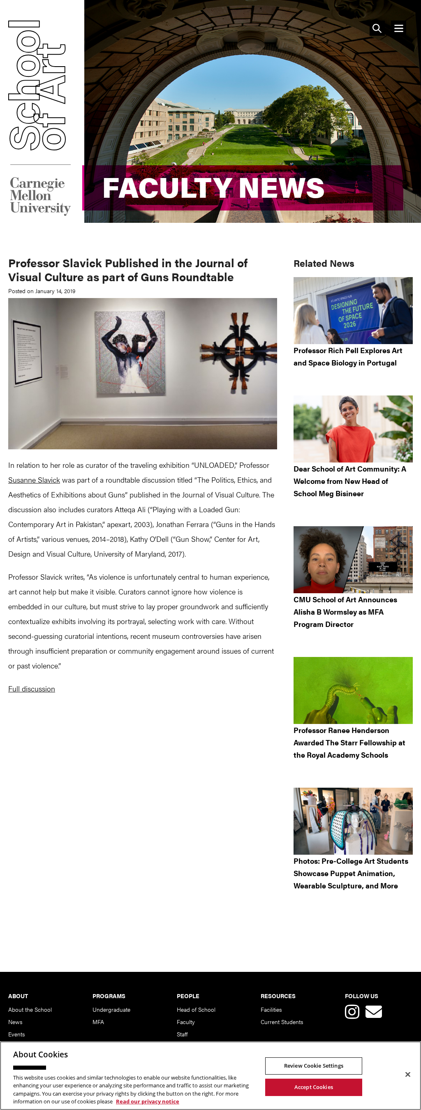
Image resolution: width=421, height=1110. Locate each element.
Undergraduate (111, 1009)
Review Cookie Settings (313, 1065)
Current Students (282, 1022)
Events (16, 1034)
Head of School (196, 1009)
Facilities (271, 1009)
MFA (98, 1022)
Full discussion (31, 688)
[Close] (408, 1075)
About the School (30, 1009)
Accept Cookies (313, 1087)
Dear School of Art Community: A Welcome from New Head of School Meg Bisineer (350, 480)
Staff (182, 1034)
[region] (210, 1075)
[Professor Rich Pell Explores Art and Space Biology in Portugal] (353, 310)
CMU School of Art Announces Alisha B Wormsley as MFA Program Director (345, 611)
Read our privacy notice (147, 1101)
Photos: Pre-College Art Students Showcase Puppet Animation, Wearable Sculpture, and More (351, 873)
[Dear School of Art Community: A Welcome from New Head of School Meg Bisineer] (353, 428)
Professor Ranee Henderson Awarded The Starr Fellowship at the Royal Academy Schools (349, 742)
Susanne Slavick (34, 479)
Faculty (186, 1022)
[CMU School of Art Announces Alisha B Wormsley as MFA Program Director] (353, 559)
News (15, 1022)
